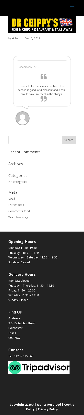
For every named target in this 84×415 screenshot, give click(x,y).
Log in (12, 198)
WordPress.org (18, 217)
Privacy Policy (48, 409)
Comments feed (19, 211)
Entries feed (16, 205)
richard (16, 38)
